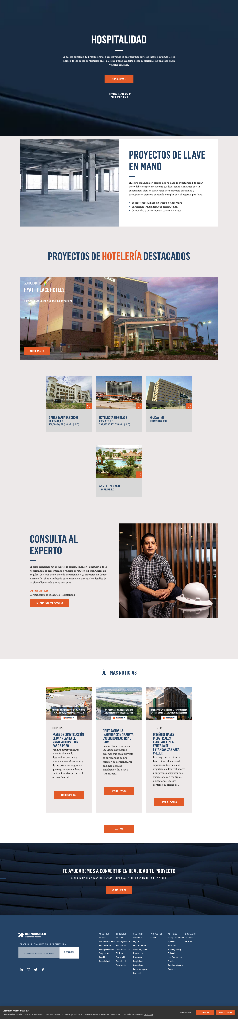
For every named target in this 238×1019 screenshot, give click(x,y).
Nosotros (102, 937)
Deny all (205, 1012)
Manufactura (138, 953)
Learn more (148, 1014)
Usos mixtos (138, 957)
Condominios (138, 965)
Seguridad (102, 957)
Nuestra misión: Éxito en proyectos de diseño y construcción (107, 945)
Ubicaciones (189, 937)
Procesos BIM (121, 945)
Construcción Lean (123, 949)
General (153, 937)
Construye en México (124, 941)
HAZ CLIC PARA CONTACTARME (49, 603)
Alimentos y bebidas (140, 949)
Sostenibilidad (104, 961)
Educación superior (140, 969)
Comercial (137, 973)
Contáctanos (119, 78)
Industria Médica (139, 945)
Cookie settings (185, 1012)
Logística (136, 941)
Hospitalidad (138, 961)
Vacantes (188, 941)
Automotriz (137, 937)
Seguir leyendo (68, 794)
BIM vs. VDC (172, 945)
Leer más (119, 828)
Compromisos (104, 953)
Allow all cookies (225, 1012)
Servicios (119, 937)
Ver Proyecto (37, 351)
